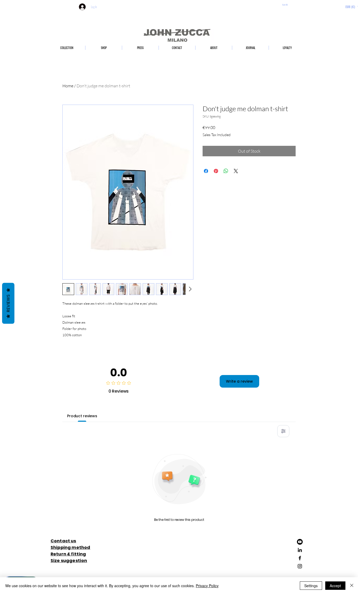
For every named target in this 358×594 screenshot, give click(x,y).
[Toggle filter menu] (283, 431)
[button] (293, 5)
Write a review (239, 381)
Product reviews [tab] (82, 416)
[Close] (352, 585)
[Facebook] (300, 558)
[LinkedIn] (300, 550)
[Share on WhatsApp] (226, 171)
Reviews (8, 303)
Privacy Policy (207, 585)
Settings (311, 585)
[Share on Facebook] (206, 171)
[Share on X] (236, 171)
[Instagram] (300, 566)
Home (67, 85)
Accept (335, 585)
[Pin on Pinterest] (216, 171)
